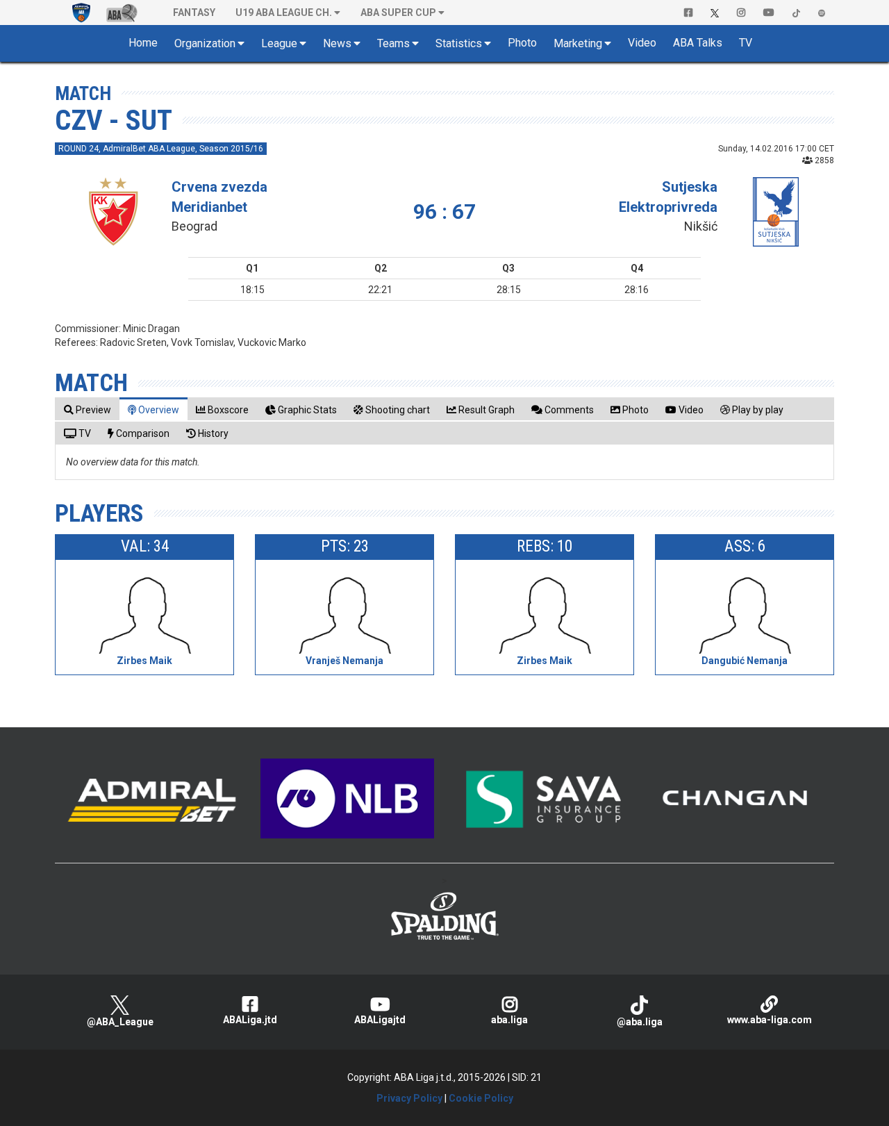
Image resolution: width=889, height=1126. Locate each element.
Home (143, 42)
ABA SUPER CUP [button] (398, 12)
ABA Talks (697, 42)
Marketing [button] (578, 43)
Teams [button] (393, 43)
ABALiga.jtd (250, 1019)
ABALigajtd (380, 1019)
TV (745, 42)
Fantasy (194, 12)
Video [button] (642, 42)
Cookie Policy (481, 1098)
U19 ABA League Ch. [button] (283, 12)
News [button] (337, 43)
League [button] (279, 43)
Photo (522, 42)
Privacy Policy (409, 1098)
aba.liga (509, 1019)
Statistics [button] (458, 43)
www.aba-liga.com (769, 1019)
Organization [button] (204, 43)
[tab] (87, 409)
